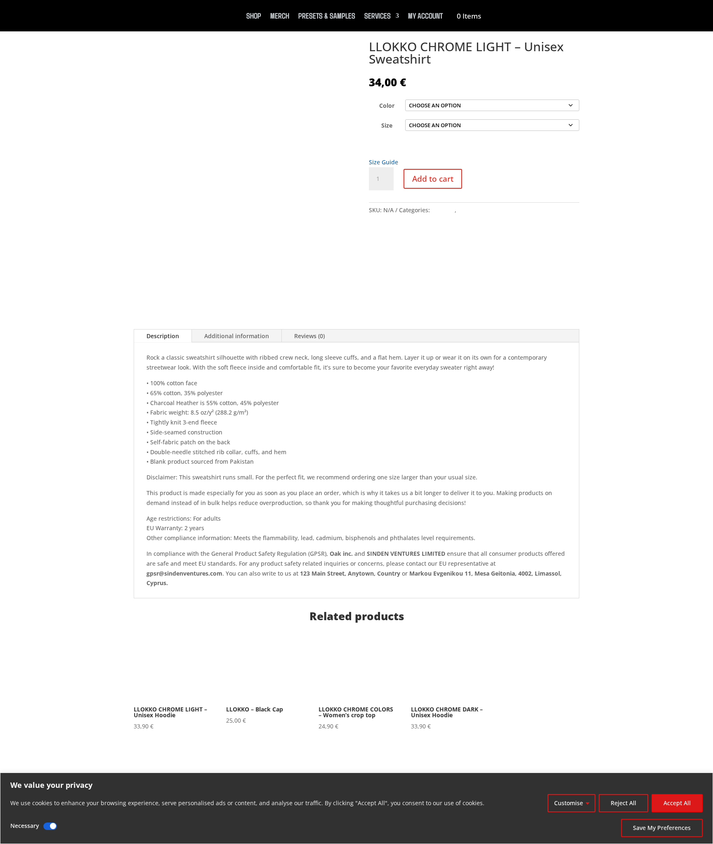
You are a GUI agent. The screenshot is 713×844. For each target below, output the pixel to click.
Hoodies (469, 210)
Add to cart (432, 178)
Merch (279, 15)
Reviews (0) (309, 336)
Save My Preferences (662, 828)
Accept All (677, 803)
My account (425, 15)
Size (386, 125)
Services (377, 15)
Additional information (236, 336)
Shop (253, 15)
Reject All (623, 803)
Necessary (24, 826)
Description (162, 336)
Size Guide (383, 162)
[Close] (704, 780)
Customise (568, 803)
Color (386, 105)
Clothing (443, 210)
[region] (356, 808)
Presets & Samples (326, 15)
